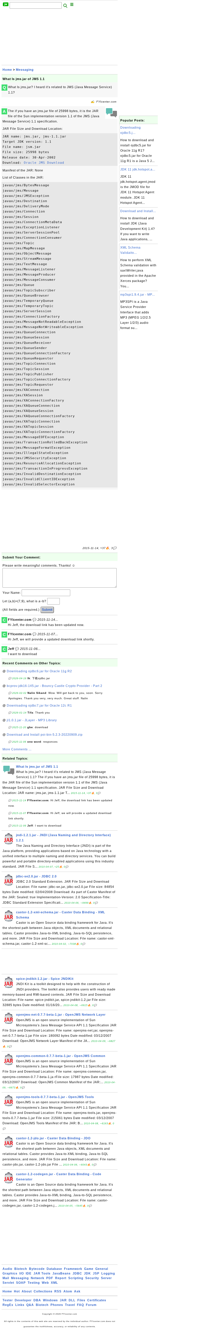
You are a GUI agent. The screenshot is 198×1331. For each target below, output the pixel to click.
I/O (21, 1273)
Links (19, 1305)
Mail (6, 1278)
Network (37, 1278)
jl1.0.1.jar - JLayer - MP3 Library (32, 720)
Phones (56, 1305)
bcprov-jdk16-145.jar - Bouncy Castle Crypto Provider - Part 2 (54, 685)
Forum (91, 1305)
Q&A (30, 1305)
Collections (43, 1291)
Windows (50, 1300)
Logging (108, 1273)
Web (45, 1282)
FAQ (80, 1305)
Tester (8, 1300)
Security (92, 1278)
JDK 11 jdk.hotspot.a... (137, 169)
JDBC (77, 1273)
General (101, 1268)
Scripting (75, 1278)
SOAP (21, 1282)
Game (88, 1268)
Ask (77, 1291)
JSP (96, 1273)
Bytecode (37, 1268)
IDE (29, 1273)
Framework (73, 1268)
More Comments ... (17, 749)
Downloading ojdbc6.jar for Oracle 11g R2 (39, 671)
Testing (34, 1282)
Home (7, 69)
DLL (72, 1300)
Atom (67, 1291)
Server (106, 1278)
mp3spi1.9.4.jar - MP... (137, 294)
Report (60, 1278)
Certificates (96, 1300)
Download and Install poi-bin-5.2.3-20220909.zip (45, 734)
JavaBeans (61, 1273)
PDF (49, 1278)
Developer (23, 1300)
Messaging (25, 69)
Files (81, 1300)
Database (54, 1268)
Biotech (20, 1268)
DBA (37, 1300)
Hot (17, 1291)
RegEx (8, 1305)
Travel (70, 1305)
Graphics (10, 1273)
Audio (7, 1268)
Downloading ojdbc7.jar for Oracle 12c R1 (39, 705)
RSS (57, 1291)
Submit (47, 609)
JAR (63, 1300)
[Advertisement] (60, 38)
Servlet (8, 1282)
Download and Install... (138, 211)
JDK (87, 1273)
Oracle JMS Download (44, 162)
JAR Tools (41, 1273)
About (27, 1291)
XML (54, 1282)
